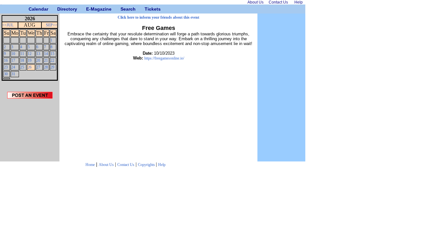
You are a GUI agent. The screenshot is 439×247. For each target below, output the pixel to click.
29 (52, 67)
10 (13, 53)
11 (22, 53)
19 (29, 60)
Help (162, 164)
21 (46, 60)
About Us (106, 164)
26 (29, 67)
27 (38, 67)
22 (52, 60)
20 (38, 60)
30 (6, 74)
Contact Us (125, 164)
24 (13, 67)
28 (46, 67)
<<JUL (7, 25)
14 (46, 53)
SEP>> (51, 25)
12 (29, 53)
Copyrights (147, 164)
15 (52, 53)
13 (38, 53)
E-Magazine (88, 9)
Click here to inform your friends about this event (158, 17)
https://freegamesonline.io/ (164, 58)
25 (22, 67)
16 (6, 60)
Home (90, 164)
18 (22, 60)
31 (13, 74)
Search (123, 9)
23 (6, 67)
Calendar (31, 9)
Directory (59, 9)
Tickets (147, 9)
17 (13, 60)
